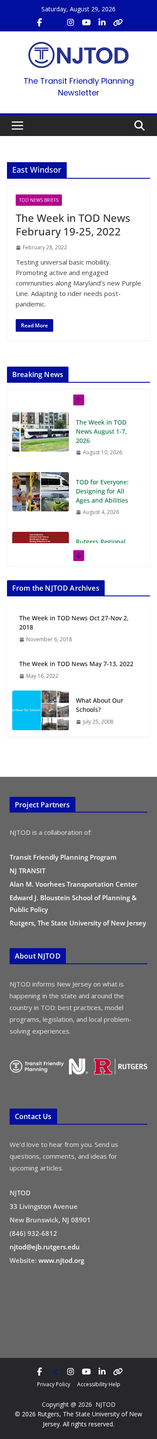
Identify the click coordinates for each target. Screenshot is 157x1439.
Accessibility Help (98, 1384)
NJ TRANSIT (27, 870)
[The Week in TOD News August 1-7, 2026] (40, 432)
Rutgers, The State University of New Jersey (78, 923)
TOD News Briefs (38, 200)
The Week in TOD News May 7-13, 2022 (76, 664)
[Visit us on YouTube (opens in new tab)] (86, 22)
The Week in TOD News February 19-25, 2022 (73, 224)
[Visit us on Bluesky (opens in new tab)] (117, 22)
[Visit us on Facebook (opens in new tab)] (39, 22)
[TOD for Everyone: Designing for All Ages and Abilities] (40, 491)
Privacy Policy (53, 1384)
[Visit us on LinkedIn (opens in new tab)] (102, 22)
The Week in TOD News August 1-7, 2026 (101, 431)
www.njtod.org (61, 1260)
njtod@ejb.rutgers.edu (45, 1246)
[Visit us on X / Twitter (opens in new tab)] (55, 22)
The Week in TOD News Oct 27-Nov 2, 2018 (74, 622)
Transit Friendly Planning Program (63, 857)
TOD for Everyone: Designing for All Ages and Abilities (102, 491)
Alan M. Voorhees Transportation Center (73, 884)
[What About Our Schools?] (40, 711)
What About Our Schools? (99, 705)
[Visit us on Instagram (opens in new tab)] (70, 22)
